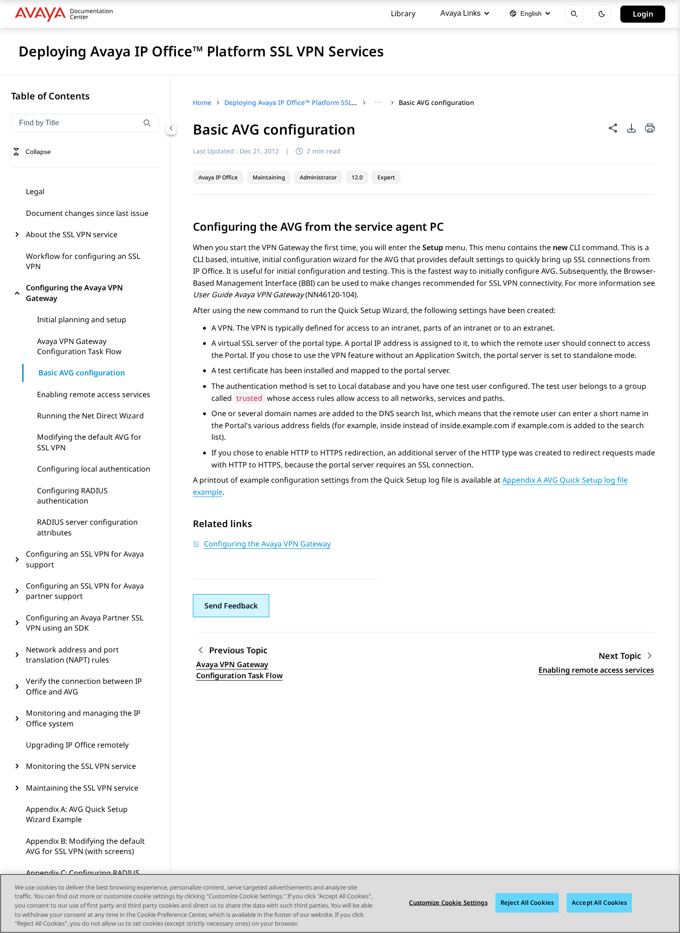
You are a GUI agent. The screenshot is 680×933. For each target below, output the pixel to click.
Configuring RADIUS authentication (72, 495)
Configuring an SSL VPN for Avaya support (85, 559)
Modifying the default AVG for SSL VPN (89, 442)
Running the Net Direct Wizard (90, 416)
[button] (231, 605)
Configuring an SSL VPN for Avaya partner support (85, 591)
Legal (35, 191)
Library (403, 13)
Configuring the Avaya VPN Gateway (74, 292)
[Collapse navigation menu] (171, 127)
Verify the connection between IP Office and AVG (84, 686)
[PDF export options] (631, 128)
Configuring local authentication (93, 469)
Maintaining (269, 177)
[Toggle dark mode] (602, 14)
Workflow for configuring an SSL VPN (83, 261)
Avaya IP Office (218, 177)
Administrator (318, 177)
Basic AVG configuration (81, 373)
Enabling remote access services (93, 394)
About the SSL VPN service (71, 234)
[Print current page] (649, 129)
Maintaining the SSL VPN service (82, 788)
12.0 (357, 177)
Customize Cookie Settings (448, 902)
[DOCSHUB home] (66, 14)
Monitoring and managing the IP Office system (83, 718)
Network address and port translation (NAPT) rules (72, 655)
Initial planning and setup (81, 319)
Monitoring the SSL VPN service (81, 766)
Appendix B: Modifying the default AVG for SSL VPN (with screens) (85, 846)
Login (643, 14)
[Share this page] (612, 128)
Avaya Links (460, 13)
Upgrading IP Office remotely (77, 745)
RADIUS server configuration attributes (87, 527)
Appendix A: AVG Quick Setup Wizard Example (77, 814)
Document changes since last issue (87, 213)
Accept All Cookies (599, 902)
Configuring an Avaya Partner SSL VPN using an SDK (84, 623)
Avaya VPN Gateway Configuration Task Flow (79, 346)
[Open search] (574, 14)
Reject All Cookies (527, 902)
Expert (386, 177)
